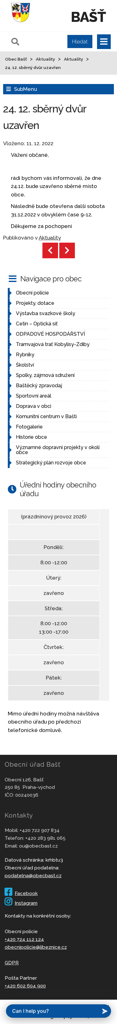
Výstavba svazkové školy (45, 313)
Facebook (26, 893)
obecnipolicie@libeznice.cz (36, 947)
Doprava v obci (33, 406)
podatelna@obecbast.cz (33, 875)
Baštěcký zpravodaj (39, 385)
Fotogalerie (29, 427)
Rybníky (25, 355)
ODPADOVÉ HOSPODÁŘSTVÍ (50, 334)
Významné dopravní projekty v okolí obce (58, 449)
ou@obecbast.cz (38, 846)
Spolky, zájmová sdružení (45, 375)
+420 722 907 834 (40, 830)
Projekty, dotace (35, 303)
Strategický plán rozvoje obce (51, 463)
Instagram (26, 903)
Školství (25, 365)
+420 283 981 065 (45, 838)
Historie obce (31, 437)
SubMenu (25, 89)
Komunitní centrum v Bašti (46, 416)
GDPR (12, 963)
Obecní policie (32, 293)
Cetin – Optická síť (37, 324)
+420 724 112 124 (24, 939)
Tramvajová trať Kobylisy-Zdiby (53, 344)
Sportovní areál (33, 396)
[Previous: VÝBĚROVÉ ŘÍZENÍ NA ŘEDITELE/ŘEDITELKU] (50, 250)
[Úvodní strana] (20, 23)
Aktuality (50, 238)
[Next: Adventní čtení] (67, 250)
